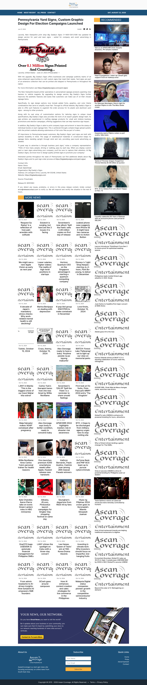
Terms (92, 682)
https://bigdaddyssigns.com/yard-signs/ (53, 88)
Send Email (27, 168)
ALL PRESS (41, 13)
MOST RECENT (30, 13)
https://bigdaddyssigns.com (35, 175)
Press (127, 659)
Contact (126, 664)
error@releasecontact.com (28, 189)
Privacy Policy (102, 682)
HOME (19, 13)
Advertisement (123, 662)
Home (126, 657)
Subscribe (78, 669)
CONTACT (52, 13)
